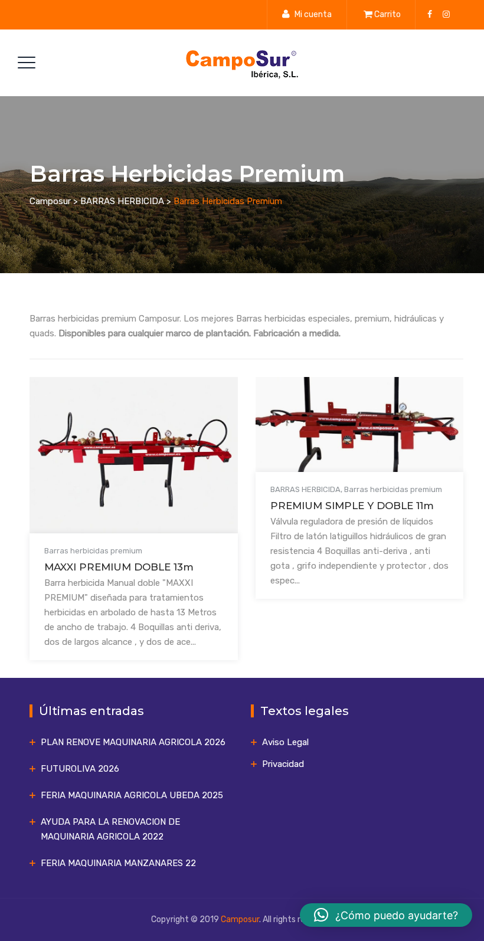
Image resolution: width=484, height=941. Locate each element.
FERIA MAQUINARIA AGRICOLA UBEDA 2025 (132, 795)
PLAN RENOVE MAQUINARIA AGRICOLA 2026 (133, 742)
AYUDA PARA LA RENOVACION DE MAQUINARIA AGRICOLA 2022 (110, 829)
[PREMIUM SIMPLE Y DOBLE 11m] (345, 433)
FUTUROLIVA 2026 (80, 768)
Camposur (240, 919)
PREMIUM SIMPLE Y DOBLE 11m (352, 506)
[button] (386, 915)
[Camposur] (241, 62)
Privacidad (283, 764)
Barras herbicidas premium (93, 550)
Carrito (387, 14)
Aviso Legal (285, 742)
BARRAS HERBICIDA (305, 489)
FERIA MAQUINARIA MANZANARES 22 (118, 863)
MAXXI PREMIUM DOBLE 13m (119, 567)
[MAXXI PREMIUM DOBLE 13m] (118, 464)
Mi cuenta (313, 14)
